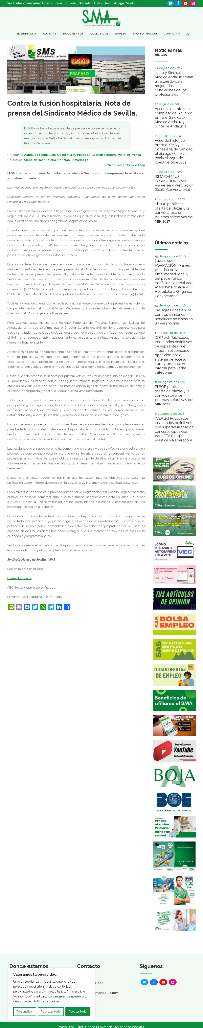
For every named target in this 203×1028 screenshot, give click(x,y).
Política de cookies (46, 1001)
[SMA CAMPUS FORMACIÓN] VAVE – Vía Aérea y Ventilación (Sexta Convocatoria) (174, 183)
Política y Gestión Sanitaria (97, 155)
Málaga (118, 3)
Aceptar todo (78, 1011)
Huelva (97, 3)
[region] (51, 994)
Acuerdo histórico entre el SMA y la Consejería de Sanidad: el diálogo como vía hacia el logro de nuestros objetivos (174, 151)
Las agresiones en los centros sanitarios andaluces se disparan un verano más (174, 316)
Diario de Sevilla (19, 578)
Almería (47, 3)
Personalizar (24, 1011)
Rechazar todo (51, 1011)
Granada (85, 3)
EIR (85, 160)
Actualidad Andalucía (40, 155)
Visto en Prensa (129, 155)
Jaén (108, 3)
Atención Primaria (69, 160)
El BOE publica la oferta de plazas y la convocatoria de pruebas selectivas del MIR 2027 (174, 212)
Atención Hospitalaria (40, 160)
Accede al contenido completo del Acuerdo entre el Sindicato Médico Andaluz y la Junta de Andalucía (173, 117)
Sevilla (130, 3)
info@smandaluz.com (102, 993)
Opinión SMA (66, 155)
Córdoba (71, 3)
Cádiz (58, 3)
